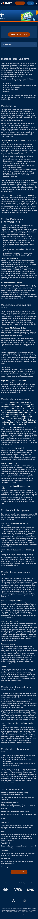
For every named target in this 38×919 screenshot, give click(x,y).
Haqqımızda (8, 883)
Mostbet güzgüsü (19, 872)
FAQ (32, 883)
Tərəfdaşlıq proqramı (24, 883)
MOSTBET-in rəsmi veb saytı (19, 34)
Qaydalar (15, 883)
